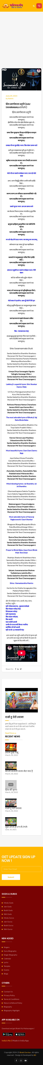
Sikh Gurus (8, 929)
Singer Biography (10, 955)
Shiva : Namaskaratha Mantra (21, 583)
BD (35, 1055)
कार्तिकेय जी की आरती (13, 627)
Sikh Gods (8, 914)
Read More (9, 733)
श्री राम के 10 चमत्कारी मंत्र (15, 630)
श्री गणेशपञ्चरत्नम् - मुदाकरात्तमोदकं (17, 606)
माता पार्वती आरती (11, 622)
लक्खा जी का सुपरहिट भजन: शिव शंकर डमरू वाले (21, 145)
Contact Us (8, 991)
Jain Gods (8, 906)
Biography (8, 1007)
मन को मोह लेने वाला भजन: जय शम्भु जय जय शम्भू (21, 239)
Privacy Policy (9, 995)
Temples (7, 966)
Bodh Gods (8, 910)
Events (6, 970)
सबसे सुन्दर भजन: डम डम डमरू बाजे (21, 206)
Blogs (6, 974)
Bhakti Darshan (25, 1052)
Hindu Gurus (9, 918)
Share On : (10, 669)
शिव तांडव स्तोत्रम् (12, 616)
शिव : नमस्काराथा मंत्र (21, 331)
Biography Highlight (12, 1010)
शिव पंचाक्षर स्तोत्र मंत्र (13, 609)
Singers (7, 947)
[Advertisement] (21, 45)
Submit (11, 877)
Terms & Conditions (11, 999)
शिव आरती (9, 619)
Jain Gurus (8, 922)
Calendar (7, 958)
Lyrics (6, 962)
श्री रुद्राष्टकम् (11, 614)
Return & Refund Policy (13, 1003)
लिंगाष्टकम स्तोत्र (11, 611)
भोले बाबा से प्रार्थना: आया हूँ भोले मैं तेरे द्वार (21, 300)
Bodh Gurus (8, 925)
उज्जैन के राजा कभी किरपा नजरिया (17, 624)
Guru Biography (10, 951)
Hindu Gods (8, 903)
